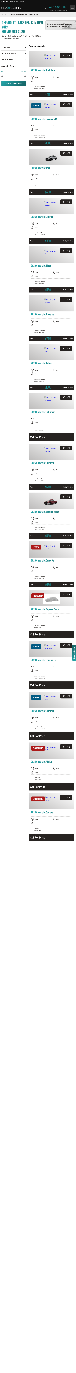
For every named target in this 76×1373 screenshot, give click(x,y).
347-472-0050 (58, 7)
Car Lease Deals (13, 14)
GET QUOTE (66, 55)
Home (4, 14)
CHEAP (11, 7)
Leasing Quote (74, 653)
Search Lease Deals (14, 83)
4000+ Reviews (20, 1)
